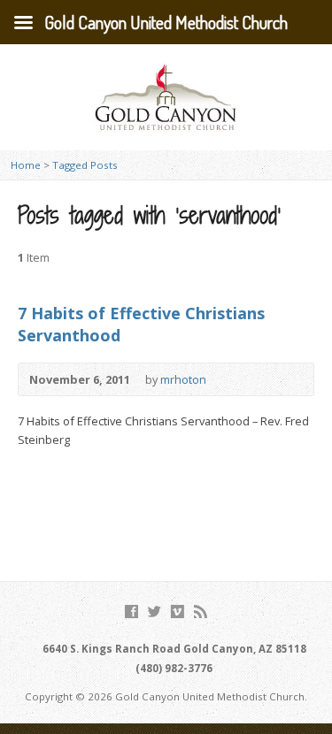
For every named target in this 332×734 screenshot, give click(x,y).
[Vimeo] (177, 611)
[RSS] (200, 611)
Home (26, 165)
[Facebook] (131, 611)
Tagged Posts (85, 165)
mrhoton (183, 379)
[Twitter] (154, 611)
